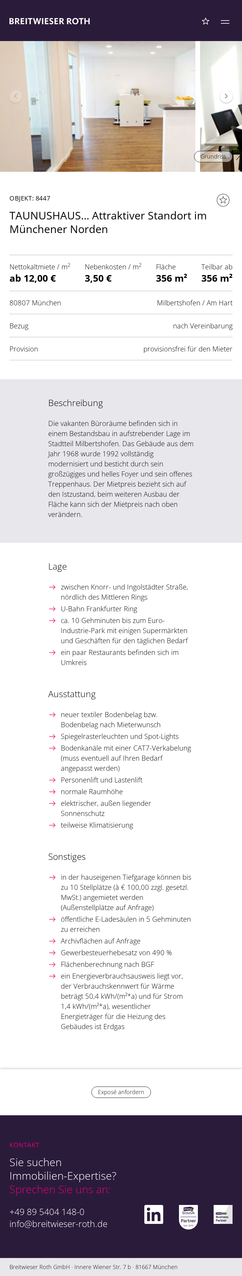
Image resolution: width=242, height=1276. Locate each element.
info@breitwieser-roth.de (58, 1224)
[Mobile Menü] (225, 21)
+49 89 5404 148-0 (46, 1212)
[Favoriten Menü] (205, 21)
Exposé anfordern (121, 1092)
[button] (226, 96)
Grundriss (213, 156)
